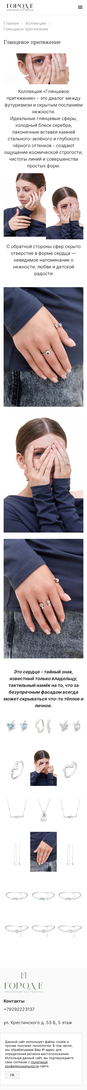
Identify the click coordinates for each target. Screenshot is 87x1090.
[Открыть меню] (80, 7)
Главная (11, 23)
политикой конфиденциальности (26, 1064)
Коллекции (36, 23)
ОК (12, 1075)
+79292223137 (19, 1009)
